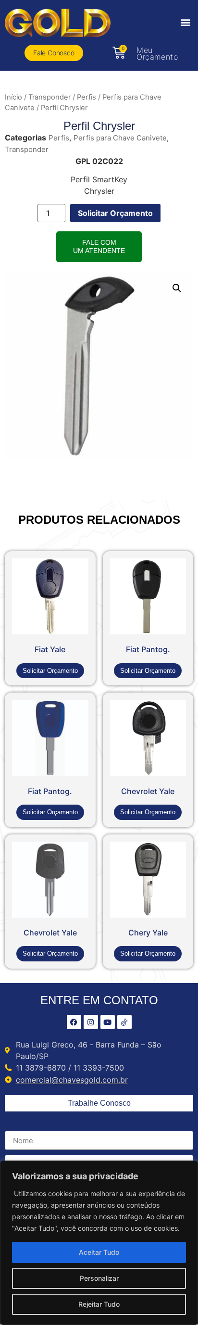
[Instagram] (91, 1022)
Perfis (86, 97)
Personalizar (99, 1278)
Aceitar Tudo (99, 1252)
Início (13, 97)
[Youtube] (107, 1022)
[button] (185, 22)
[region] (99, 1243)
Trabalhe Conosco (99, 1103)
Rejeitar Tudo (99, 1304)
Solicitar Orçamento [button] (50, 670)
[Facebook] (74, 1022)
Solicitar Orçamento (115, 213)
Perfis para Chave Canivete (120, 137)
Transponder (49, 97)
